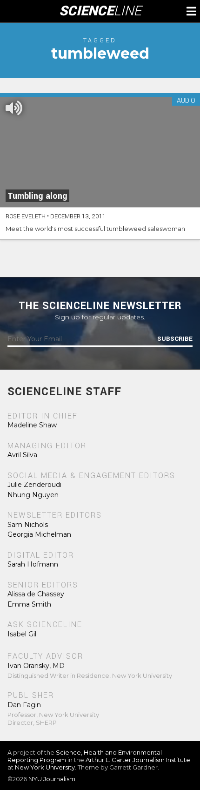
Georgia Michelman (39, 534)
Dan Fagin (24, 705)
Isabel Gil (21, 634)
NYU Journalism (51, 779)
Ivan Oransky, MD (36, 666)
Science (100, 11)
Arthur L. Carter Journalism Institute (138, 759)
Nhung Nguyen (33, 495)
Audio (186, 101)
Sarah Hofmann (32, 564)
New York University (45, 767)
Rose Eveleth (26, 216)
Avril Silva (22, 455)
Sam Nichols (27, 524)
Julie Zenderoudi (34, 484)
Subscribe (175, 339)
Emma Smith (29, 604)
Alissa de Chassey (35, 594)
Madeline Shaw (32, 425)
